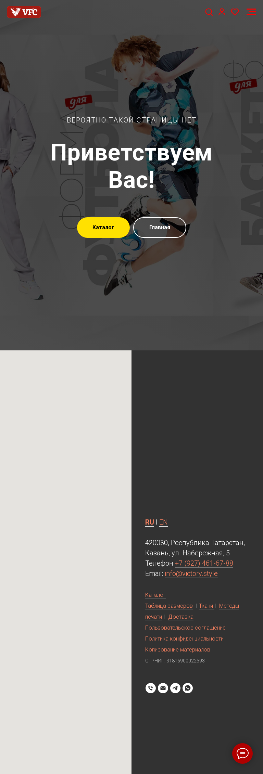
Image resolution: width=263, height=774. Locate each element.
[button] (209, 12)
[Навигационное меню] (251, 12)
